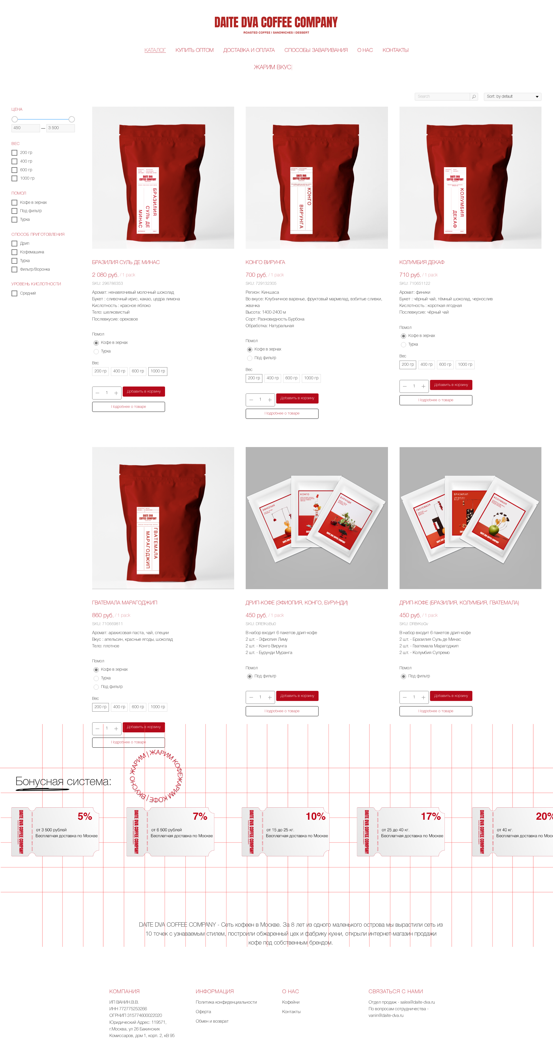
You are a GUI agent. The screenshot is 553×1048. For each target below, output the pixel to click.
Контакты (396, 50)
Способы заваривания (316, 50)
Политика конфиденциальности (226, 1002)
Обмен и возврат (212, 1021)
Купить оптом (195, 50)
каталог (155, 50)
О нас (365, 50)
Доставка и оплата (249, 50)
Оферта (203, 1012)
